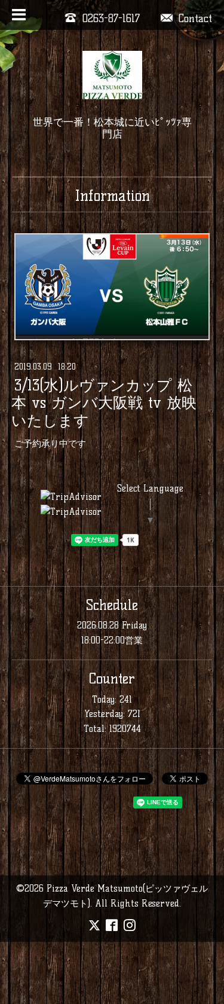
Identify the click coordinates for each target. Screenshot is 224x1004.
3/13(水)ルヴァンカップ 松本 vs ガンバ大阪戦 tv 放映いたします (104, 403)
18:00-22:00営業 (112, 640)
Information (112, 196)
